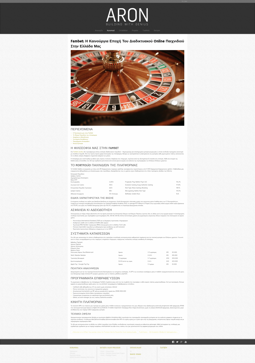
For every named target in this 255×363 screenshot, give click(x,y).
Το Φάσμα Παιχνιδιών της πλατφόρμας (85, 135)
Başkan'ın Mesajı (75, 355)
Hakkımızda (73, 351)
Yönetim (72, 353)
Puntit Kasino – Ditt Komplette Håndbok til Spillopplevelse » (158, 332)
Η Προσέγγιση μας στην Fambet (83, 133)
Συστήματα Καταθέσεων (80, 139)
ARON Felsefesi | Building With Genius (82, 357)
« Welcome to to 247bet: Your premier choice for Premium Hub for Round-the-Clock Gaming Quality (104, 332)
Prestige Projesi (111, 355)
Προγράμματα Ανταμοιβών (81, 141)
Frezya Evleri (110, 351)
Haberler (133, 357)
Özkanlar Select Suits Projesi (115, 353)
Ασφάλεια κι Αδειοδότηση (81, 137)
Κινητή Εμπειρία (78, 143)
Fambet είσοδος (78, 152)
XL (130, 351)
